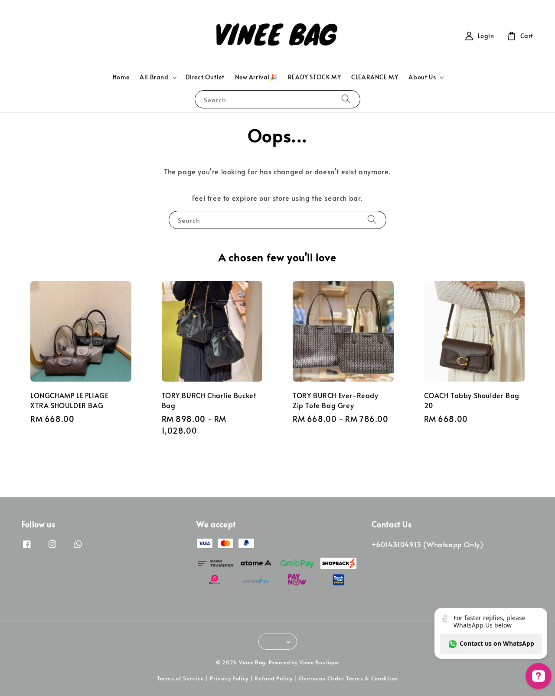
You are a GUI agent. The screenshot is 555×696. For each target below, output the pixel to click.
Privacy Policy (229, 678)
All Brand (154, 77)
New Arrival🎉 (256, 77)
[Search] (346, 99)
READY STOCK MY (314, 77)
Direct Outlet (205, 77)
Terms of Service (180, 678)
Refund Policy (273, 678)
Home (121, 77)
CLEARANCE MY (374, 77)
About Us (422, 77)
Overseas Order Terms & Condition (348, 678)
